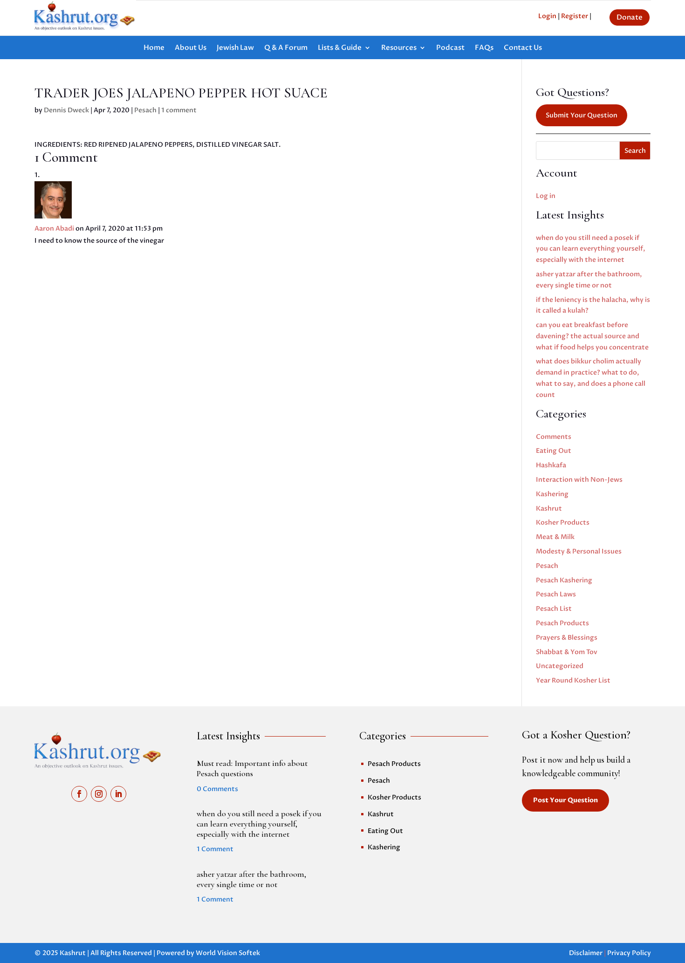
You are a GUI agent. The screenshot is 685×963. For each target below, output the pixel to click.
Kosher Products (562, 522)
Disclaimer (586, 953)
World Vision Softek (228, 953)
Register (574, 16)
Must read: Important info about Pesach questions (252, 768)
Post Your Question (565, 800)
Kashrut (549, 508)
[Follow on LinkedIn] (118, 794)
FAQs (484, 48)
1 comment (179, 110)
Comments (553, 436)
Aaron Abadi (54, 228)
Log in (545, 195)
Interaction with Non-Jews (579, 479)
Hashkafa (551, 465)
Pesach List (554, 608)
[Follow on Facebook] (79, 794)
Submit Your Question (581, 115)
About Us (190, 48)
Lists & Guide (340, 48)
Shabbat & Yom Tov (566, 652)
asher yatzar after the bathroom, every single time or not (251, 879)
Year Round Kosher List (573, 680)
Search (635, 150)
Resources (399, 48)
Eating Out (553, 450)
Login (547, 16)
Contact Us (523, 48)
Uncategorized (559, 666)
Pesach (145, 110)
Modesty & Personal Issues (579, 551)
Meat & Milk (555, 537)
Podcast (450, 48)
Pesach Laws (556, 594)
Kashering (552, 494)
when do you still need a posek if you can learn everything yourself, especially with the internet (590, 249)
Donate (629, 17)
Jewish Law (235, 48)
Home (154, 48)
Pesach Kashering (564, 580)
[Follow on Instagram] (99, 794)
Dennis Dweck (66, 110)
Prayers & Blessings (566, 637)
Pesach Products (562, 623)
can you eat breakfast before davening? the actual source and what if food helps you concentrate (592, 336)
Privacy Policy (629, 953)
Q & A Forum (286, 48)
